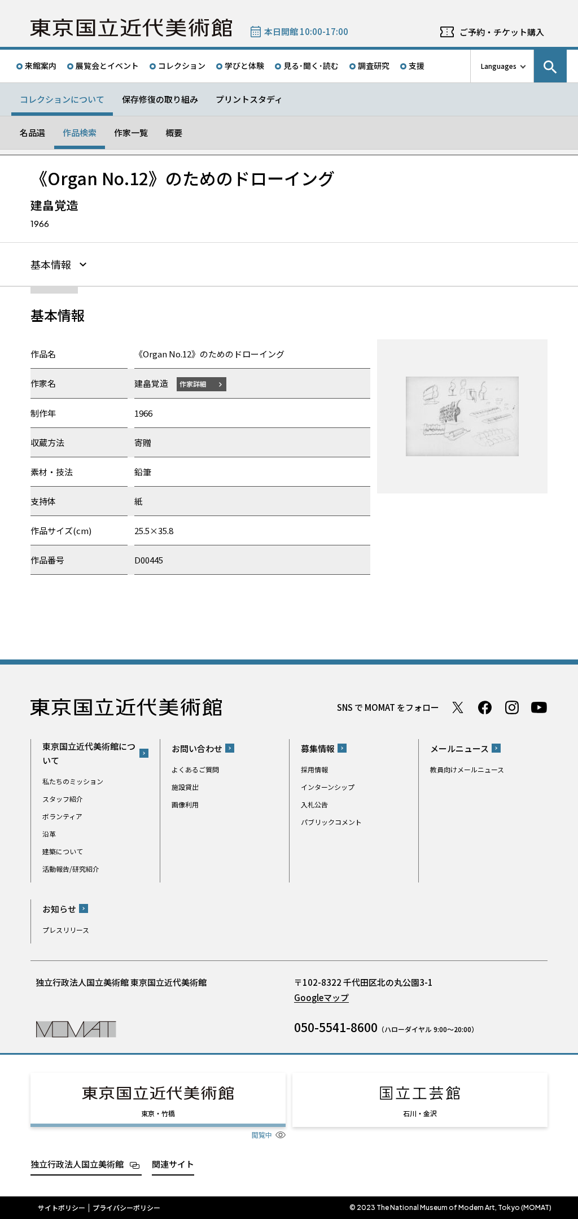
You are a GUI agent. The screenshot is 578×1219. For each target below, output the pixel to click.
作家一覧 (131, 132)
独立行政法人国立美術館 (77, 1164)
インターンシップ (327, 787)
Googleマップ (321, 997)
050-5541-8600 (336, 1027)
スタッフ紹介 (62, 798)
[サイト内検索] (550, 66)
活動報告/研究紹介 (70, 868)
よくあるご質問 (195, 769)
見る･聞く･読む (311, 65)
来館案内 (40, 65)
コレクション (181, 65)
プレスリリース (65, 929)
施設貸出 (185, 787)
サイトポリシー (61, 1208)
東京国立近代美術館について (88, 753)
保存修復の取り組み (160, 99)
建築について (62, 851)
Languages (498, 66)
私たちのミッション (72, 781)
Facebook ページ (484, 707)
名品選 (32, 132)
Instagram (511, 707)
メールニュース (459, 748)
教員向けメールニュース (467, 769)
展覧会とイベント (107, 65)
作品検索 (80, 132)
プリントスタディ (249, 99)
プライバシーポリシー (126, 1208)
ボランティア (62, 816)
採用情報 (314, 769)
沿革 (49, 833)
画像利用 (185, 804)
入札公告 (314, 804)
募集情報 (318, 748)
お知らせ (59, 909)
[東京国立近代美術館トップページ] (131, 28)
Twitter (457, 707)
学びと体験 (244, 65)
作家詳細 (193, 383)
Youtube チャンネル (539, 707)
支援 (416, 65)
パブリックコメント (331, 822)
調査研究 (373, 65)
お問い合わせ (197, 748)
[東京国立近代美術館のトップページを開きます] (76, 1028)
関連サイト (173, 1164)
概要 (173, 132)
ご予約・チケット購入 (501, 32)
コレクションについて (62, 99)
